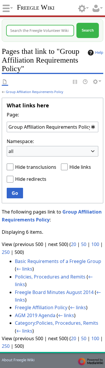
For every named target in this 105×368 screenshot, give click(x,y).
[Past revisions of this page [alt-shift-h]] (85, 82)
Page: (13, 114)
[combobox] (52, 127)
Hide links (80, 167)
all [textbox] (10, 151)
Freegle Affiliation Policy (41, 307)
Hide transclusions (35, 167)
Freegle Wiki (36, 7)
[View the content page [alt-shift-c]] (5, 82)
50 (83, 244)
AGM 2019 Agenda (35, 315)
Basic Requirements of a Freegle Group (58, 261)
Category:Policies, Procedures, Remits (56, 323)
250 (6, 252)
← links (24, 269)
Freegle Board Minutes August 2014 (54, 292)
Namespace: (20, 141)
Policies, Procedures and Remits (50, 277)
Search (88, 30)
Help (99, 52)
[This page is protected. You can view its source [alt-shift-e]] (75, 82)
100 (95, 244)
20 (73, 244)
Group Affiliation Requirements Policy (34, 92)
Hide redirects (30, 179)
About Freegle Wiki (18, 359)
